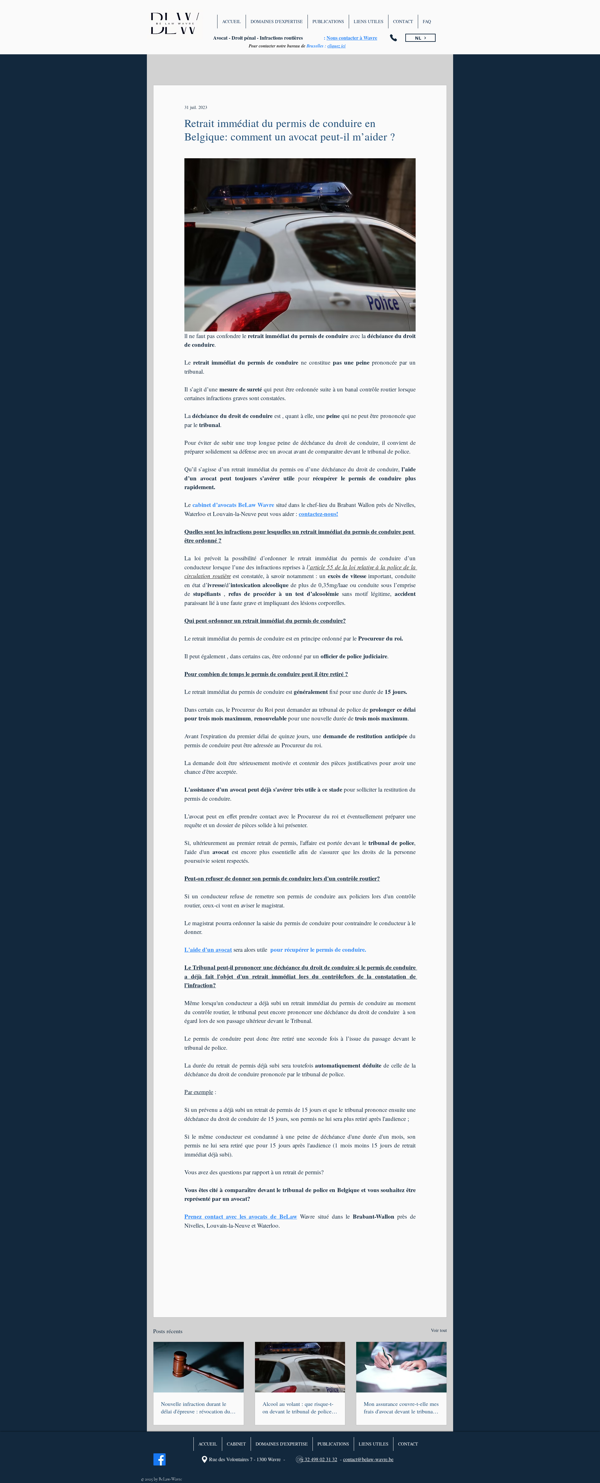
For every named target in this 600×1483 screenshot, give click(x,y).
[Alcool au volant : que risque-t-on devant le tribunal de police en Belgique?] (300, 1367)
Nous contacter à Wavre (352, 37)
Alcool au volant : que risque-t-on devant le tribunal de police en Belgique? (297, 1407)
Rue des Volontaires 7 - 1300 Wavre (245, 1459)
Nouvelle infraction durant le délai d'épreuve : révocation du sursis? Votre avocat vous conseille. (195, 1407)
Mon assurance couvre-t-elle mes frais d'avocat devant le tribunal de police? (401, 1407)
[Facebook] (159, 1459)
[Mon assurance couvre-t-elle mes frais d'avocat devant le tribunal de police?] (401, 1367)
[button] (277, 21)
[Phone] (393, 38)
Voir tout (439, 1330)
